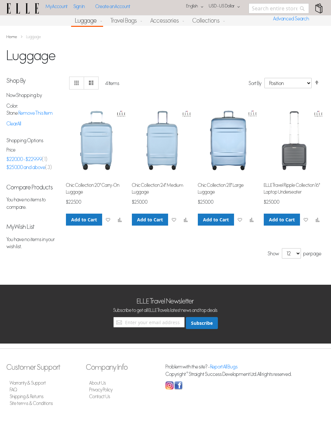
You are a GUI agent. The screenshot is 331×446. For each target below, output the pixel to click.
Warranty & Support (28, 383)
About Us (97, 383)
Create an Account (112, 6)
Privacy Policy (101, 390)
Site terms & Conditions (31, 403)
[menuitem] (87, 21)
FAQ (13, 390)
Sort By (255, 83)
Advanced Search (291, 19)
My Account (57, 6)
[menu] (165, 21)
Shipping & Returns (27, 396)
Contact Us (99, 396)
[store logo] (22, 8)
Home (12, 37)
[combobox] (279, 8)
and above (29, 167)
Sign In (79, 6)
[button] (225, 6)
